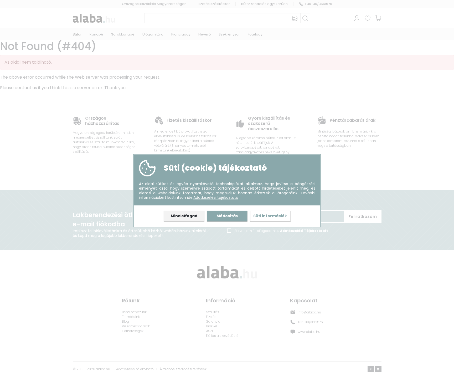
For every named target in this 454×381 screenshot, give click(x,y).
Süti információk (270, 216)
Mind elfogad (184, 216)
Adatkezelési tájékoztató (215, 197)
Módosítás (227, 216)
